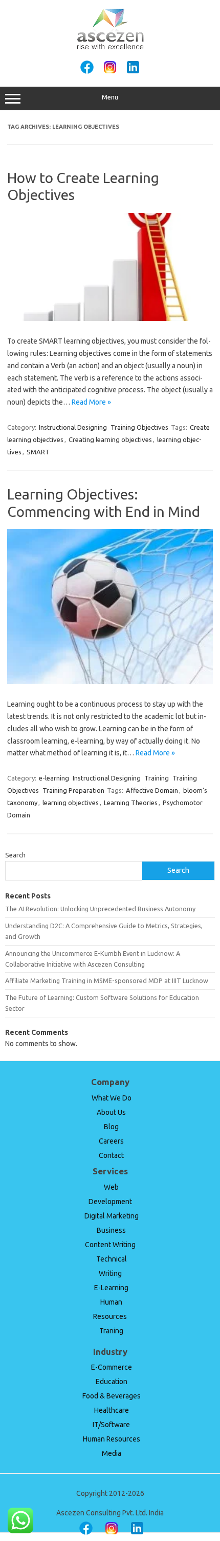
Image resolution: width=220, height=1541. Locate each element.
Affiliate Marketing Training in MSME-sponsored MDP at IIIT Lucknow (106, 980)
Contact (111, 1155)
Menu (110, 97)
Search (15, 854)
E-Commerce (111, 1367)
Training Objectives (139, 427)
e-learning (54, 778)
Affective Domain (152, 790)
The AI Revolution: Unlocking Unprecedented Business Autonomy (100, 908)
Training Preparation (73, 790)
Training (156, 778)
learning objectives (70, 802)
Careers (111, 1141)
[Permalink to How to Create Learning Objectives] (110, 318)
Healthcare (111, 1410)
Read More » (91, 402)
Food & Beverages (111, 1396)
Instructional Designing (73, 427)
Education (111, 1381)
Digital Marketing (111, 1216)
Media (111, 1453)
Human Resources (111, 1439)
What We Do (111, 1098)
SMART (38, 451)
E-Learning (111, 1288)
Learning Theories (131, 802)
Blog (111, 1127)
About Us (111, 1112)
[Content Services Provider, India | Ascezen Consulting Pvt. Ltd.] (110, 48)
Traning (111, 1331)
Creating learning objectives (110, 439)
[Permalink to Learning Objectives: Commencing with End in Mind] (110, 681)
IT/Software (111, 1424)
